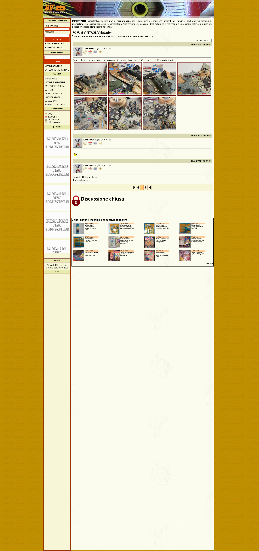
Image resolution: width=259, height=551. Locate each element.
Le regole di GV (53, 93)
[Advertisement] (158, 7)
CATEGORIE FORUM (54, 86)
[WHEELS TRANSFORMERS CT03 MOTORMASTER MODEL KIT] (57, 143)
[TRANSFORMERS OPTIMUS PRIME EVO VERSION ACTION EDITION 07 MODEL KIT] (57, 170)
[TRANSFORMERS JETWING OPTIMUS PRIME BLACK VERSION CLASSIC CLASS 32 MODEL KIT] (57, 198)
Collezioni (51, 100)
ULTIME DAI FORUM (55, 82)
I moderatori (52, 97)
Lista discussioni (202, 40)
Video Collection (55, 104)
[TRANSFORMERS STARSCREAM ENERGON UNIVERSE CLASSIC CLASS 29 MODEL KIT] (57, 225)
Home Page (51, 78)
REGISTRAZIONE (53, 47)
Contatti (50, 89)
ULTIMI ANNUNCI (53, 66)
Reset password (54, 43)
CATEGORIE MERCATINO (57, 69)
